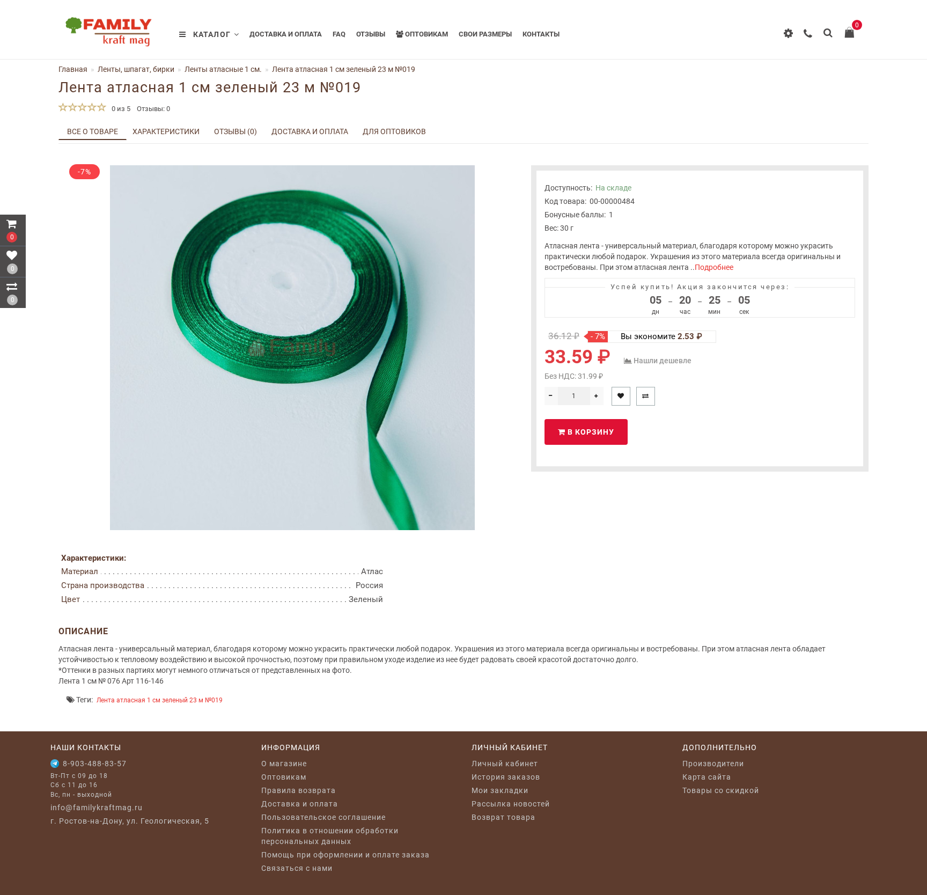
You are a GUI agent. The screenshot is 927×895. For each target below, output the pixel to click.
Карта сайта (706, 777)
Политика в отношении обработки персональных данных (330, 836)
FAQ (339, 34)
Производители (713, 763)
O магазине (284, 763)
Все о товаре (92, 131)
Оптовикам (425, 34)
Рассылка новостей (511, 803)
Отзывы (370, 34)
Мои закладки (500, 790)
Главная (72, 69)
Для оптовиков (394, 131)
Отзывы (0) (235, 131)
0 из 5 (119, 109)
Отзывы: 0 (153, 109)
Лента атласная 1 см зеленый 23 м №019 (160, 700)
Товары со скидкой (720, 790)
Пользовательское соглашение (323, 817)
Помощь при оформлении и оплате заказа (345, 854)
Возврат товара (503, 817)
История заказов (506, 777)
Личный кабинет (505, 763)
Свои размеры (485, 34)
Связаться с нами (297, 868)
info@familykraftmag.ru (96, 807)
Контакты (541, 34)
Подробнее (714, 267)
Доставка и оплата (285, 34)
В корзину (589, 432)
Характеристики (166, 131)
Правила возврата (298, 790)
